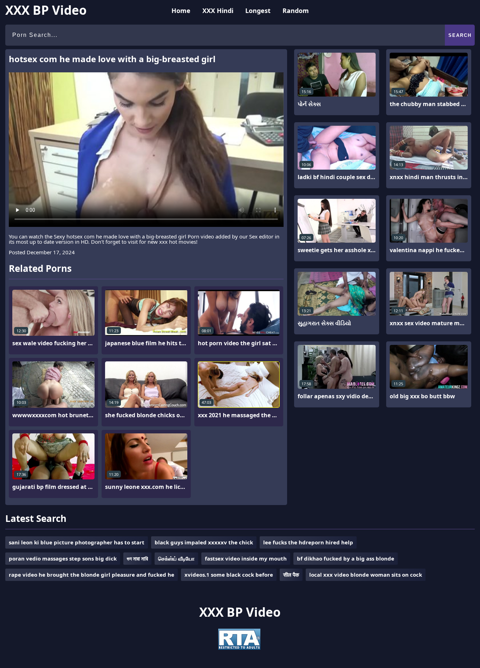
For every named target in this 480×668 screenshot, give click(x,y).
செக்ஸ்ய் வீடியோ (176, 558)
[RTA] (239, 647)
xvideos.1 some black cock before (228, 574)
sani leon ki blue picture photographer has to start (76, 542)
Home (180, 10)
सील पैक (291, 574)
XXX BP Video (46, 10)
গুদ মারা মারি (137, 558)
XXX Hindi (217, 10)
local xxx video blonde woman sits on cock (365, 574)
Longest (258, 10)
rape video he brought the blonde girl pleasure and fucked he (91, 574)
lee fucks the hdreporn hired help (308, 542)
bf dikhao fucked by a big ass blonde (345, 558)
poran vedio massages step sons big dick (63, 558)
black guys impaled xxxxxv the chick (204, 542)
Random (296, 10)
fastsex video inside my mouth (246, 558)
